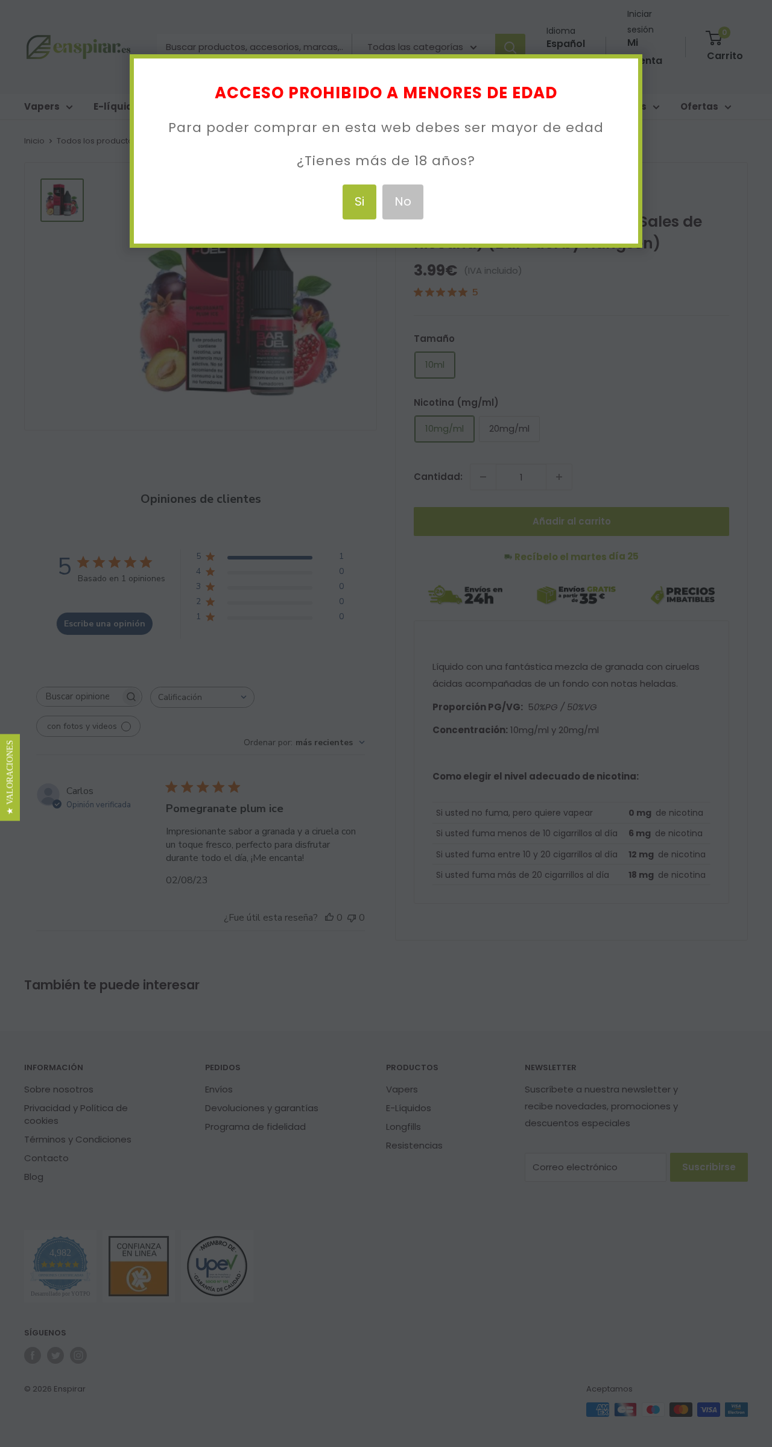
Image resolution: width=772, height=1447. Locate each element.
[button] (10, 777)
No (402, 201)
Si (359, 201)
